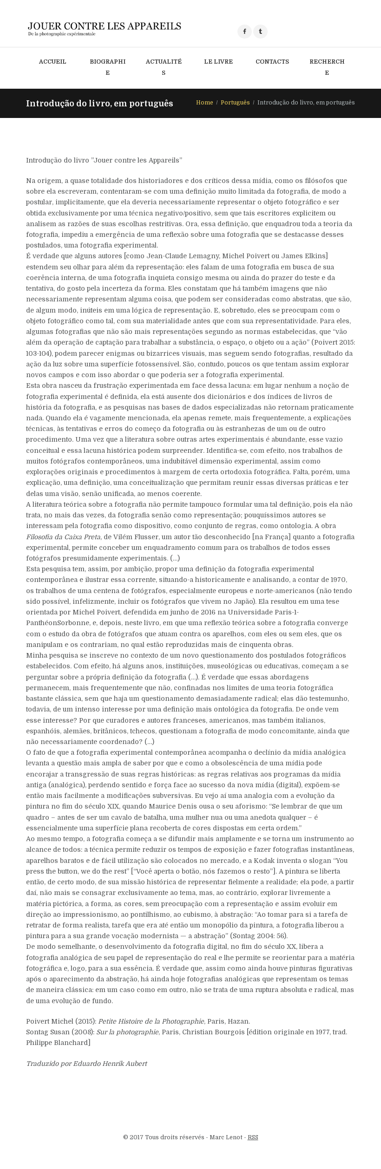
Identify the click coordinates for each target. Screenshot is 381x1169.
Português (235, 102)
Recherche (327, 67)
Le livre (218, 62)
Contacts (272, 62)
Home (204, 102)
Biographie (107, 67)
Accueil (52, 62)
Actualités (164, 67)
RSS (253, 1137)
